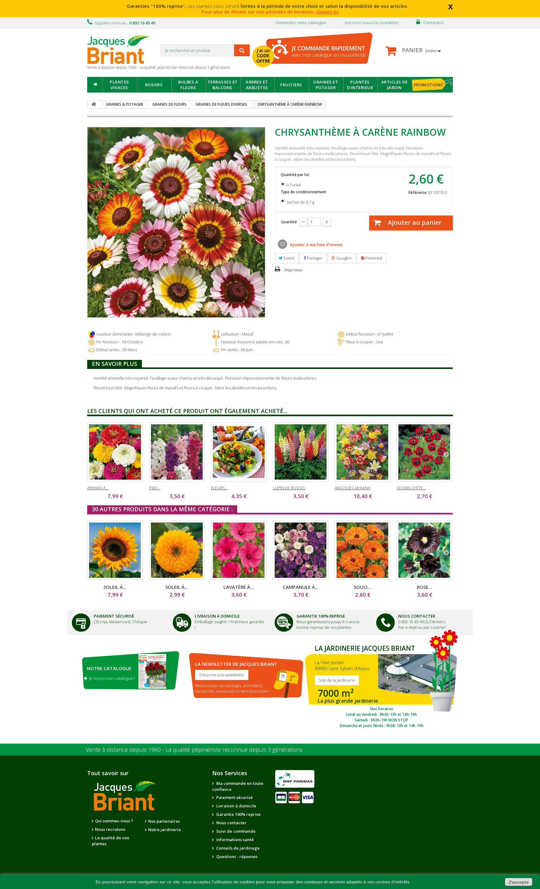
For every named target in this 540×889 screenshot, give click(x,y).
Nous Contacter (416, 616)
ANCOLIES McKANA (352, 488)
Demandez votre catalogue (301, 22)
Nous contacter (231, 823)
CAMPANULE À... (301, 587)
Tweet (288, 258)
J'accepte (518, 882)
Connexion (433, 22)
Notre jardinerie (164, 829)
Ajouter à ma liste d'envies (315, 244)
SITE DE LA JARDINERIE (381, 684)
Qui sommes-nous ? (114, 821)
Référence (417, 192)
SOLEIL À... (115, 587)
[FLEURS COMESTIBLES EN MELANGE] (239, 452)
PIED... (154, 488)
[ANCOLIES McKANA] (362, 452)
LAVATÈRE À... (238, 587)
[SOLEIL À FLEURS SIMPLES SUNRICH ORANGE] (115, 550)
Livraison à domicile (217, 616)
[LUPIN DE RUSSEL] (300, 452)
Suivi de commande (235, 831)
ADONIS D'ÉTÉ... (411, 488)
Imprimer (293, 270)
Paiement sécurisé (234, 797)
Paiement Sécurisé (114, 616)
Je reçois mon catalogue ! (111, 678)
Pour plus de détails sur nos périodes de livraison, (270, 11)
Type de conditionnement (304, 191)
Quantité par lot (295, 174)
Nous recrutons (110, 829)
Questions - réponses (236, 856)
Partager (314, 258)
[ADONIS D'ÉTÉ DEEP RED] (424, 452)
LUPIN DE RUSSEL (289, 488)
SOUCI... (362, 587)
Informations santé (234, 839)
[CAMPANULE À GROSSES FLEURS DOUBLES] (300, 550)
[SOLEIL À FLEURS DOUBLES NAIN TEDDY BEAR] (177, 550)
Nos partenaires (164, 821)
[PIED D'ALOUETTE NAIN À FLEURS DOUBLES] (177, 452)
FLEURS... (219, 488)
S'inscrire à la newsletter (221, 675)
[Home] (94, 85)
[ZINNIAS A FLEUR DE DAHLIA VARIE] (115, 452)
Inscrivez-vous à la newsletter (372, 22)
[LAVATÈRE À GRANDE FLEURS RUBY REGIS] (239, 550)
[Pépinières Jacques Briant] (121, 49)
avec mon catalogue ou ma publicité (328, 51)
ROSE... (424, 587)
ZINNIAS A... (97, 488)
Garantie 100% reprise (238, 814)
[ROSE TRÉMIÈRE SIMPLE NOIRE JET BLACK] (424, 550)
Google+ (343, 258)
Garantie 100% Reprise (321, 616)
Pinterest (373, 258)
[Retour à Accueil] (94, 104)
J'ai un (263, 56)
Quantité (289, 222)
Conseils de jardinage (237, 848)
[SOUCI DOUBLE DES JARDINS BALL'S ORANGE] (362, 550)
